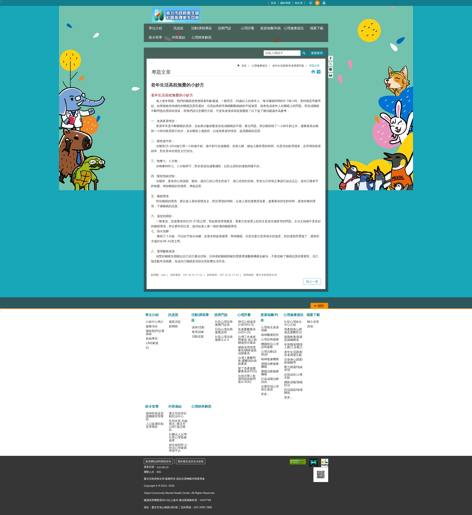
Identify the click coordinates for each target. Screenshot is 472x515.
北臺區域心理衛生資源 (270, 388)
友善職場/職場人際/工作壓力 (293, 346)
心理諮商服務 (270, 339)
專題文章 (314, 65)
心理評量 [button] (247, 28)
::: (1, 1)
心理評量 (244, 315)
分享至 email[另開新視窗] (330, 75)
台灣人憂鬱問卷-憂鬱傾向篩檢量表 (247, 360)
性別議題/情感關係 (293, 391)
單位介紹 (152, 315)
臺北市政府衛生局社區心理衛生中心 (176, 14)
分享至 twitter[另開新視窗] (330, 64)
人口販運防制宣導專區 (155, 425)
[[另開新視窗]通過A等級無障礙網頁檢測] (298, 461)
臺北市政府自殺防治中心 (178, 415)
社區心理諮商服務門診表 (224, 323)
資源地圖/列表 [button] (270, 28)
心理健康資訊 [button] (294, 28)
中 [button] (317, 3)
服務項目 (152, 326)
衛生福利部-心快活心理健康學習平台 (178, 447)
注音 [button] (318, 71)
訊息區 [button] (178, 28)
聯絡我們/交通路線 (155, 332)
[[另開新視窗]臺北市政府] (324, 463)
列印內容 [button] (313, 71)
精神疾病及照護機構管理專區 (155, 416)
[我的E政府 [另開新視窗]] (313, 463)
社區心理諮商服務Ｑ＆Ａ (224, 338)
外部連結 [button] (178, 37)
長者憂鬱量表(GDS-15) (247, 331)
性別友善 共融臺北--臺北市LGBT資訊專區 (178, 425)
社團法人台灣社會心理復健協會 (178, 437)
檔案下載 (313, 315)
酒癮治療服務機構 (270, 365)
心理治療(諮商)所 (269, 353)
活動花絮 (198, 336)
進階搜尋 (317, 53)
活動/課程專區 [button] (201, 28)
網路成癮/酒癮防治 (293, 384)
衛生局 (299, 2)
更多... (265, 394)
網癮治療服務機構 (270, 373)
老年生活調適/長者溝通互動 (288, 65)
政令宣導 (152, 406)
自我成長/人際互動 (293, 376)
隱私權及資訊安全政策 (191, 461)
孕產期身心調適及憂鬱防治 (293, 331)
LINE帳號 (152, 343)
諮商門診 (221, 315)
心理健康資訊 (259, 65)
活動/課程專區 (200, 317)
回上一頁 (312, 281)
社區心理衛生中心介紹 (293, 323)
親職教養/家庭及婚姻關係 (293, 338)
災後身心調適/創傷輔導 (293, 361)
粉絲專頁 (152, 338)
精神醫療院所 (270, 334)
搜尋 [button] (304, 53)
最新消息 (175, 321)
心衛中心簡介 (155, 321)
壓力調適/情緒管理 (293, 369)
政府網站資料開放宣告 (158, 461)
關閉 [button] (321, 305)
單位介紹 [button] (155, 28)
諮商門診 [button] (224, 28)
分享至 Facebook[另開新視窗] (330, 58)
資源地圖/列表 (269, 317)
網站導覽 (285, 2)
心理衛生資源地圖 (270, 329)
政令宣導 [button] (155, 37)
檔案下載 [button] (316, 28)
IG (147, 347)
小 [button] (310, 3)
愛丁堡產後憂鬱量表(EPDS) (247, 370)
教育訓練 (198, 331)
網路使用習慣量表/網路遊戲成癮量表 (247, 350)
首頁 (273, 2)
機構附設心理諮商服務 (270, 345)
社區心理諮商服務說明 (224, 331)
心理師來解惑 (201, 37)
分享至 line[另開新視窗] (330, 69)
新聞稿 (173, 326)
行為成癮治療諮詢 (270, 380)
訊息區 (173, 315)
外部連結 (175, 406)
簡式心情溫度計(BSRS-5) (247, 323)
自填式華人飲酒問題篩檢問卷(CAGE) (247, 378)
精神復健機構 (270, 359)
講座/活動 (198, 327)
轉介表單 (313, 321)
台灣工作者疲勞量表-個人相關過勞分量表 (247, 339)
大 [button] (324, 3)
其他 (310, 326)
